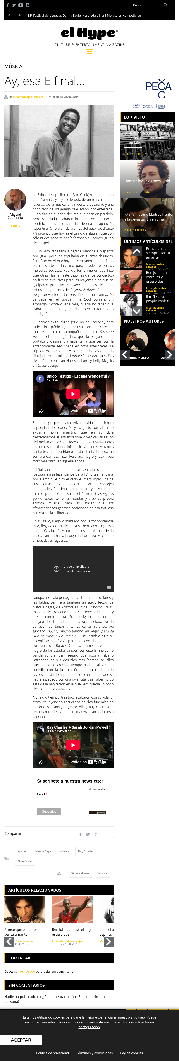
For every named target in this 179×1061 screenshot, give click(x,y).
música (64, 851)
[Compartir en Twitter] (88, 834)
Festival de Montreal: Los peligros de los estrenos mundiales (144, 138)
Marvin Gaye (43, 851)
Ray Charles (86, 851)
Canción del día (137, 192)
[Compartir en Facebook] (80, 834)
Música (39, 97)
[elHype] (89, 44)
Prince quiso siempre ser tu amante (21, 932)
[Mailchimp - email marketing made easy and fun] (97, 812)
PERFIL (15, 226)
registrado (27, 971)
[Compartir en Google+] (95, 834)
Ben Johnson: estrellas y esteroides (157, 277)
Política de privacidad (52, 1053)
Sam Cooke (25, 861)
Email (42, 794)
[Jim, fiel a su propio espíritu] (131, 305)
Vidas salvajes (22, 97)
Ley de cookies (131, 1053)
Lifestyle (57, 941)
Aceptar (21, 1040)
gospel (22, 851)
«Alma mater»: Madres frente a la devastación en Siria (148, 217)
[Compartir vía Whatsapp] (110, 834)
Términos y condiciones (94, 1053)
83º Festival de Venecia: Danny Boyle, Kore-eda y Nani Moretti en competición (84, 15)
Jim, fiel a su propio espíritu (158, 298)
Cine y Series (134, 154)
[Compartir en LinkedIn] (103, 834)
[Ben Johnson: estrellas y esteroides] (72, 909)
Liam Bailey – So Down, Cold (147, 181)
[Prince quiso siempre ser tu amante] (24, 909)
